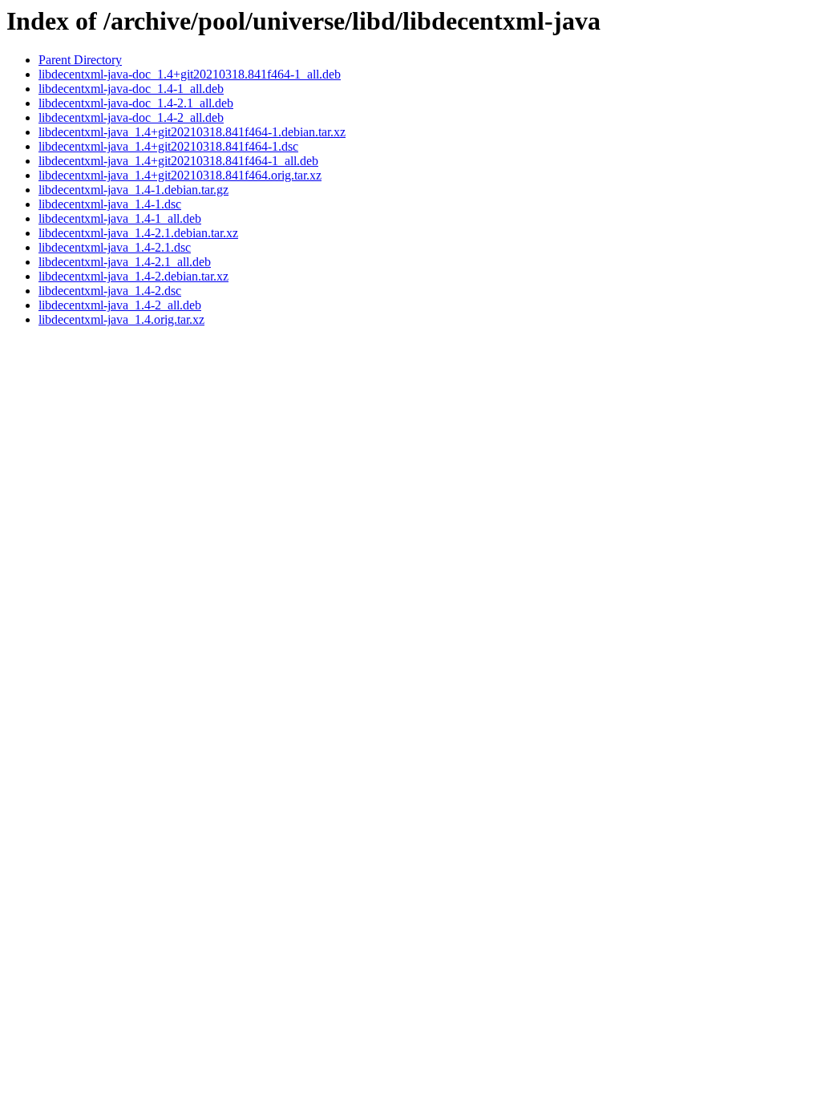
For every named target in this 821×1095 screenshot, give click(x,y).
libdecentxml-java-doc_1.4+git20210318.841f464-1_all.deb (189, 74)
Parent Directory (80, 60)
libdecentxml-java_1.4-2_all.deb (119, 305)
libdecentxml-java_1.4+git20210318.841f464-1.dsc (168, 146)
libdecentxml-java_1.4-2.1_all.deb (124, 262)
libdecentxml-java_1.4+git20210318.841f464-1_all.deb (178, 161)
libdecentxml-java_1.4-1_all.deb (119, 218)
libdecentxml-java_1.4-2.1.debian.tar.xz (138, 233)
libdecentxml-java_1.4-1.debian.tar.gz (133, 189)
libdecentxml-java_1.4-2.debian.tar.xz (133, 276)
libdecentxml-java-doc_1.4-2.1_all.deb (135, 103)
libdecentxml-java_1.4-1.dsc (109, 204)
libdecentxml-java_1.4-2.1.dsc (114, 247)
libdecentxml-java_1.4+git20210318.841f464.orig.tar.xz (180, 175)
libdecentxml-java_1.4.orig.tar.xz (121, 319)
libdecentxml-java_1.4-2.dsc (109, 290)
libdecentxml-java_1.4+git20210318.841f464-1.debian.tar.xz (192, 132)
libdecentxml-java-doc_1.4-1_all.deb (131, 88)
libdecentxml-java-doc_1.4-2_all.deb (131, 117)
